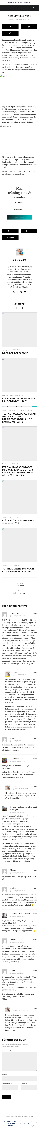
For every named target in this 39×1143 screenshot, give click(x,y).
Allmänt (4, 464)
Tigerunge (19, 584)
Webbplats (24, 1083)
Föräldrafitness (16, 759)
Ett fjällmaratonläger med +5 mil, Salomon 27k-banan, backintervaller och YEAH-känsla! (18, 471)
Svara (34, 613)
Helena (13, 870)
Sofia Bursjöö (19, 260)
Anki (12, 738)
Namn (4, 1074)
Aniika (13, 888)
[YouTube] (28, 1124)
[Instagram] (24, 1124)
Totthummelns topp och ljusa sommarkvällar (18, 570)
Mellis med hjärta (20, 592)
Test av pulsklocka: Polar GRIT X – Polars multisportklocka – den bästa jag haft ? (19, 418)
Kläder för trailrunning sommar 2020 (18, 522)
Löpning (11, 20)
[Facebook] (20, 1124)
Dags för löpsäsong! (15, 353)
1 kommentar (25, 410)
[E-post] (10, 33)
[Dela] (10, 26)
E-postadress (7, 1083)
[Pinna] (29, 26)
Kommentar (6, 1051)
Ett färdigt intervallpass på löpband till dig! (18, 400)
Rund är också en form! (20, 914)
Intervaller (5, 395)
